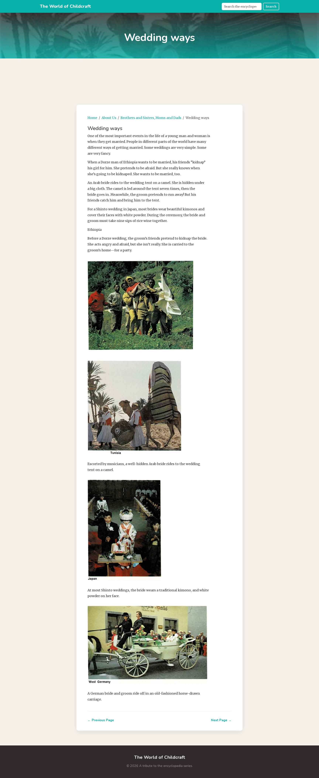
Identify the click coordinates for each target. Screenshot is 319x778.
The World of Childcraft (65, 6)
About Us (109, 118)
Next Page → (221, 720)
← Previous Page (101, 720)
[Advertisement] (159, 77)
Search (271, 6)
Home (92, 118)
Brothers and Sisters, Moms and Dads (151, 118)
